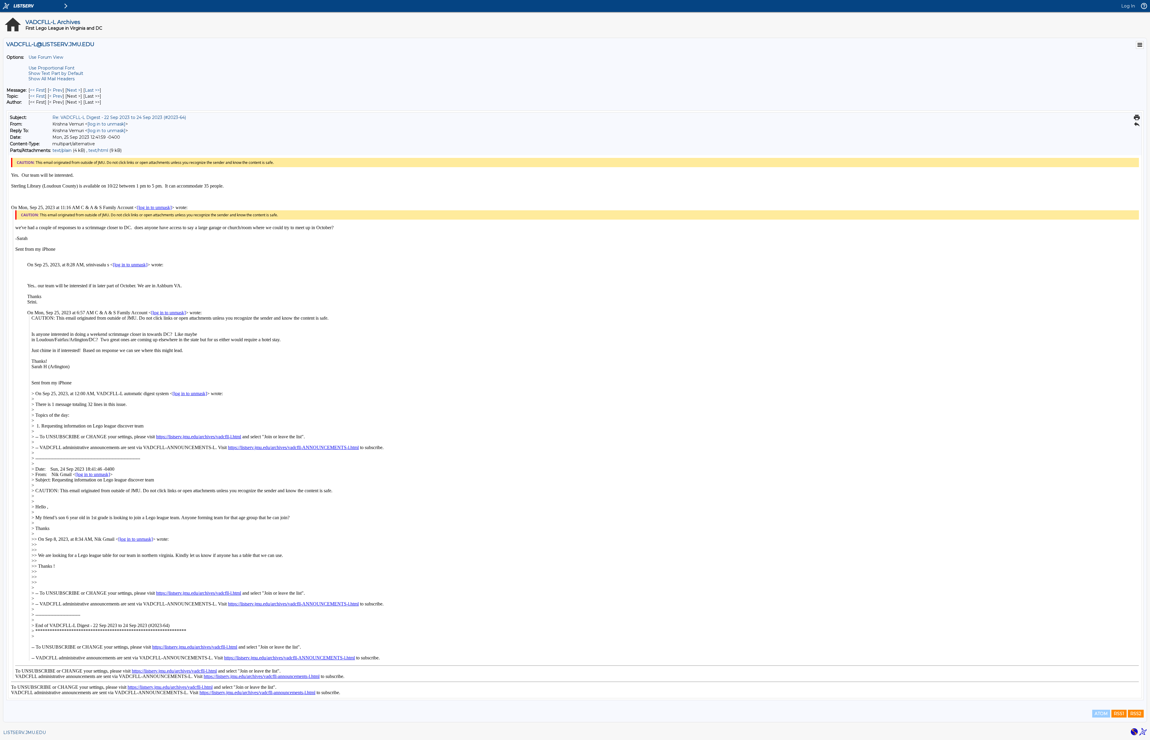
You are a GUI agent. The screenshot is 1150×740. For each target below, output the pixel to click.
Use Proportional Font (51, 68)
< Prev (56, 90)
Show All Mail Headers (51, 78)
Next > (74, 90)
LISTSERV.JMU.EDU (24, 732)
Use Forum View (45, 57)
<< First (37, 90)
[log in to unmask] (106, 124)
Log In (1128, 6)
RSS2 (1135, 713)
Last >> (92, 90)
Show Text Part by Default (55, 73)
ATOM (1101, 713)
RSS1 (1119, 713)
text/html (98, 150)
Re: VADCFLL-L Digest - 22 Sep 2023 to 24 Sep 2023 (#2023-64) (119, 117)
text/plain (62, 150)
